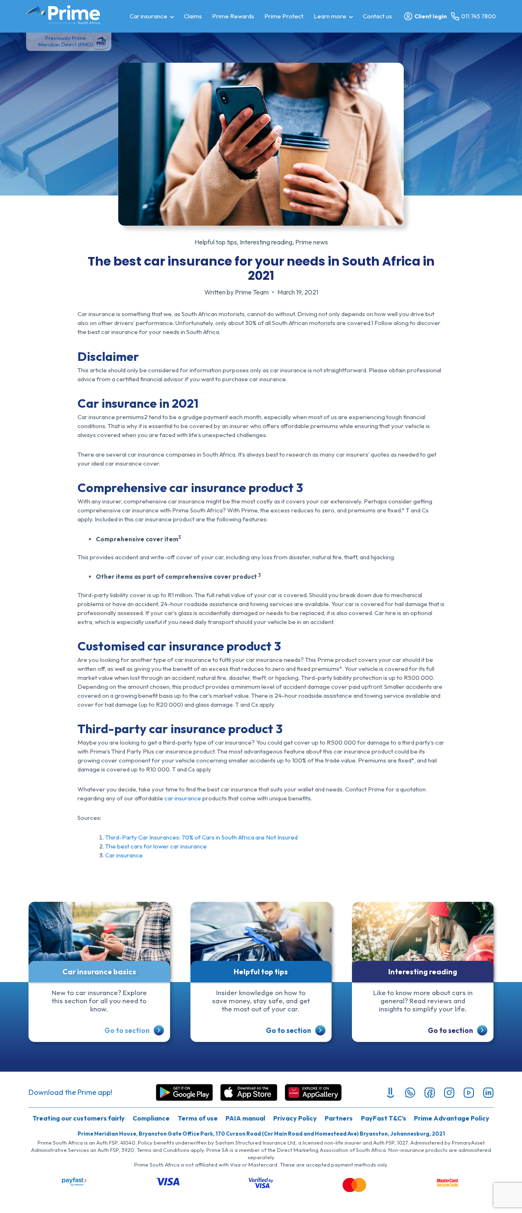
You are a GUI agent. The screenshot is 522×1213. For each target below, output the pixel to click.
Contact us (377, 16)
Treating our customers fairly (79, 1118)
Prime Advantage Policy (451, 1118)
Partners (339, 1118)
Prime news (311, 242)
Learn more (330, 16)
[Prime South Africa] (63, 14)
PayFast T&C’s (383, 1118)
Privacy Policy (295, 1118)
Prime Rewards (233, 16)
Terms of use (198, 1118)
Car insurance (148, 16)
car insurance (182, 798)
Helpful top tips (216, 242)
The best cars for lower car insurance (156, 846)
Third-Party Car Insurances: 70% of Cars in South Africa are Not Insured (201, 837)
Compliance (151, 1118)
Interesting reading (266, 242)
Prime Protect (283, 16)
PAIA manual (245, 1118)
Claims (193, 16)
